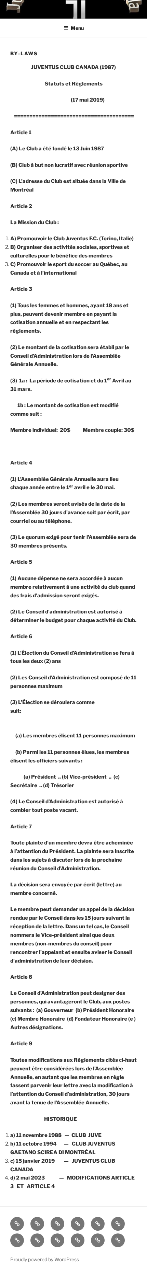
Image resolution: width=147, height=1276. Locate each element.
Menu (77, 28)
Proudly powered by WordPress (44, 1259)
